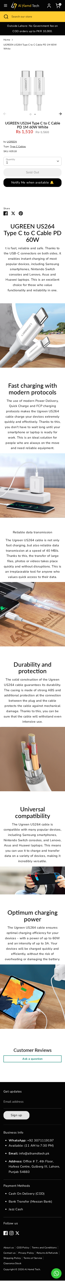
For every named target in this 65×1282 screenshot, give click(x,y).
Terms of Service (33, 1258)
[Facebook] (5, 1233)
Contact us (9, 1253)
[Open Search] (6, 16)
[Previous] (4, 114)
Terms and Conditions (44, 1247)
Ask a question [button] (32, 1059)
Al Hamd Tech (32, 1269)
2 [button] (35, 114)
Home (6, 39)
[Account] (49, 5)
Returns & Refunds (47, 1253)
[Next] (60, 114)
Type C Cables (18, 146)
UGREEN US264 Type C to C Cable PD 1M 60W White (30, 46)
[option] (32, 28)
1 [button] (30, 114)
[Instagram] (11, 1233)
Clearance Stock (12, 1263)
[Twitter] (17, 1233)
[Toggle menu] (5, 5)
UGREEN (12, 141)
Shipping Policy (12, 1258)
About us (8, 1247)
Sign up (16, 1115)
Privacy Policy (26, 1253)
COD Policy (23, 1247)
